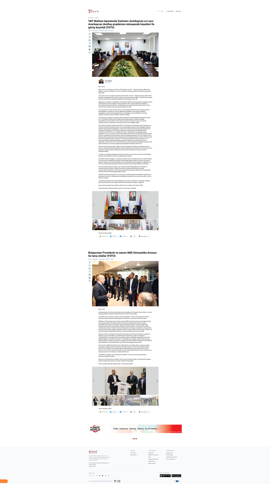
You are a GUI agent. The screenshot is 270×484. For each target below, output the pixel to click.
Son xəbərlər (133, 452)
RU (179, 481)
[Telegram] (102, 475)
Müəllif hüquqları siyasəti (171, 457)
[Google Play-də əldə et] (176, 475)
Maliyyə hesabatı (152, 463)
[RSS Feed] (108, 475)
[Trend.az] (93, 11)
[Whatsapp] (90, 475)
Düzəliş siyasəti (151, 461)
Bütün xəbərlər (108, 82)
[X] (96, 475)
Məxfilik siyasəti (169, 454)
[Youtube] (99, 475)
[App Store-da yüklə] (165, 475)
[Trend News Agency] (93, 452)
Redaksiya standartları (153, 459)
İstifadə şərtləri (169, 452)
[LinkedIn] (105, 475)
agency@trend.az (92, 466)
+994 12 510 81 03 (92, 464)
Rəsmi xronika (133, 454)
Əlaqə (149, 457)
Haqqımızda (151, 452)
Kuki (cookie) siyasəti (170, 459)
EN (174, 481)
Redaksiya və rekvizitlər (153, 454)
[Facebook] (93, 475)
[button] (89, 34)
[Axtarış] (158, 11)
